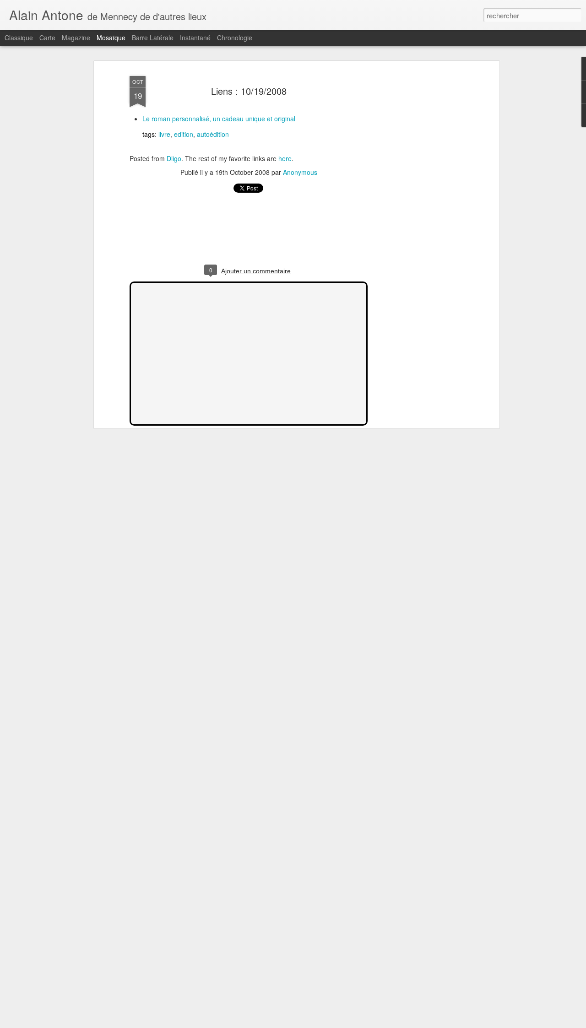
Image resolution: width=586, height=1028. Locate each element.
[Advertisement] (418, 215)
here (285, 158)
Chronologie (234, 37)
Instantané (195, 37)
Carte (47, 37)
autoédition (213, 134)
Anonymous (300, 172)
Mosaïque (111, 37)
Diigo (174, 158)
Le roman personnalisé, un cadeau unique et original (218, 118)
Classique (19, 37)
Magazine (76, 37)
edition (183, 134)
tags (148, 134)
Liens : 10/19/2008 (249, 90)
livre (164, 134)
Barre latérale (153, 37)
